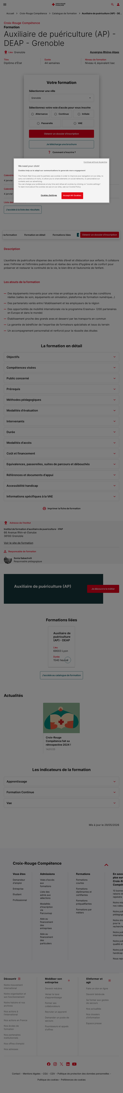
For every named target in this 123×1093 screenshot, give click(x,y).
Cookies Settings (49, 195)
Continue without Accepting (95, 162)
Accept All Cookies (72, 195)
